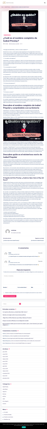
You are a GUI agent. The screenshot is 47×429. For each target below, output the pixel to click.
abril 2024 (5, 366)
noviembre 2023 (6, 373)
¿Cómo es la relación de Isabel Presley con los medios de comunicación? (26, 340)
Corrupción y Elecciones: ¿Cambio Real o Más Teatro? (15, 312)
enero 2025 (5, 361)
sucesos (4, 403)
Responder (40, 252)
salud (4, 398)
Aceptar (23, 427)
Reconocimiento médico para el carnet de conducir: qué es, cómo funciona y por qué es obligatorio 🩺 (22, 324)
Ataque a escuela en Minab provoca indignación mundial (15, 320)
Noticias (4, 394)
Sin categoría (5, 401)
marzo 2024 (5, 368)
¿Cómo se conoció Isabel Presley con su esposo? (21, 343)
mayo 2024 (5, 363)
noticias (13, 230)
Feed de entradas (7, 414)
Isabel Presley (7, 35)
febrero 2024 (5, 371)
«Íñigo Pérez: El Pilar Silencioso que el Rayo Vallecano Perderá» (17, 317)
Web (32, 287)
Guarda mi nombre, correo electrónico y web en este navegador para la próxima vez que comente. (23, 292)
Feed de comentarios (8, 417)
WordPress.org (7, 419)
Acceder (6, 412)
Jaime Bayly (5, 389)
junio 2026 (5, 351)
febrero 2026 (5, 359)
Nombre (5, 287)
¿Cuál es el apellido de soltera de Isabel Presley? (19, 336)
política (4, 396)
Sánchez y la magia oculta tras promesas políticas (14, 314)
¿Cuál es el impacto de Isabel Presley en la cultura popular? (18, 333)
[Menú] (44, 2)
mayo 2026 (5, 354)
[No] (45, 425)
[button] (16, 232)
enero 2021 (5, 375)
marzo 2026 (5, 356)
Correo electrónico (22, 287)
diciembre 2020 (6, 378)
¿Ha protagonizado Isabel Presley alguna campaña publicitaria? (20, 338)
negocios (4, 391)
